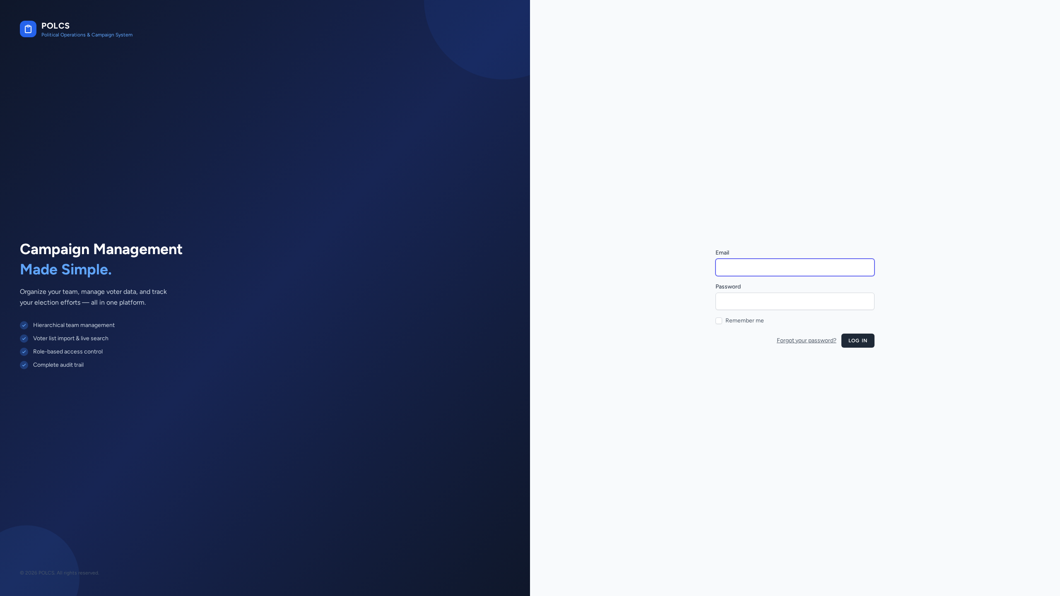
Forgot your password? (806, 340)
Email (722, 252)
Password (728, 286)
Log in (857, 341)
